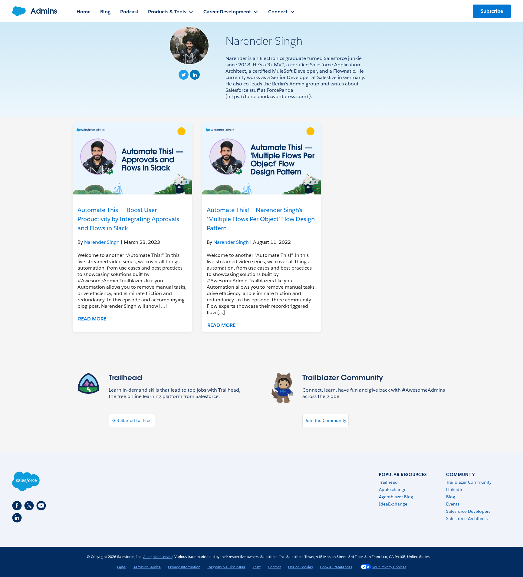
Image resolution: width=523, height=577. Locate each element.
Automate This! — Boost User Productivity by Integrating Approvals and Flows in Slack (128, 219)
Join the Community (325, 420)
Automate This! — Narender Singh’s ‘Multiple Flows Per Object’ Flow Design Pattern (261, 219)
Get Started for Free (132, 420)
